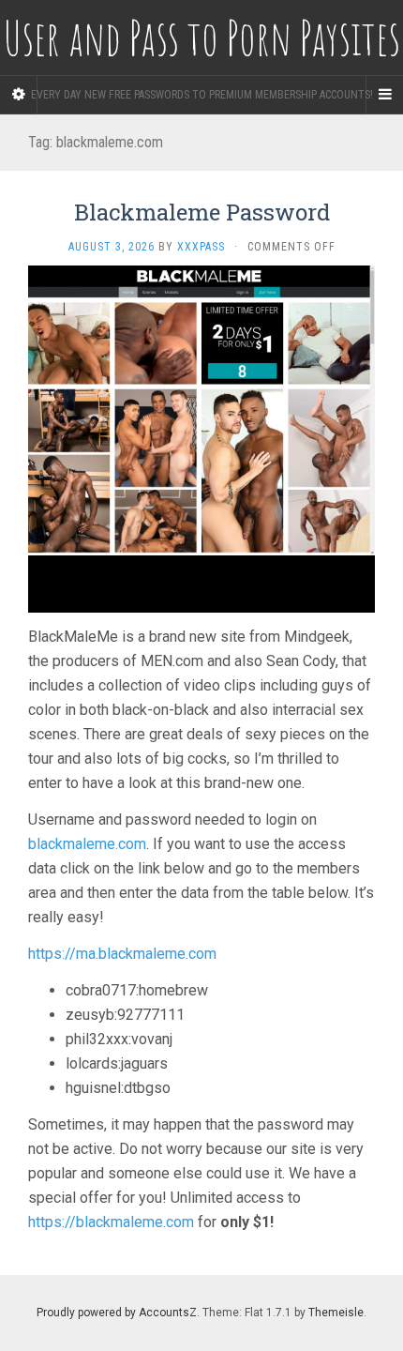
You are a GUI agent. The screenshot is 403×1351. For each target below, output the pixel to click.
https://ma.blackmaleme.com (122, 954)
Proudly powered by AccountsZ (117, 1312)
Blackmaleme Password (202, 212)
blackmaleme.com (87, 844)
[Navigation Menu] (384, 95)
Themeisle (336, 1312)
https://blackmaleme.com (111, 1222)
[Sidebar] (18, 95)
